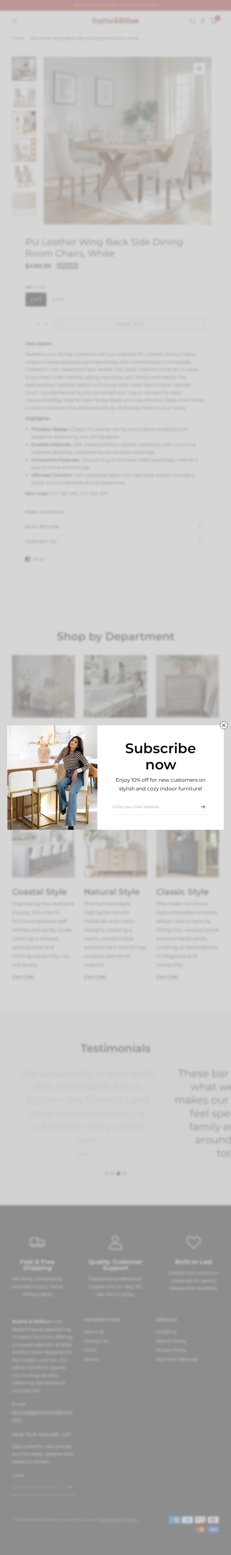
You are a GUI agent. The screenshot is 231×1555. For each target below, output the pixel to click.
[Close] (224, 725)
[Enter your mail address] (203, 807)
